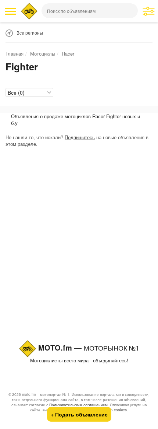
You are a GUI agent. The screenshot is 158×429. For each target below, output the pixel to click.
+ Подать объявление (79, 414)
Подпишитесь (80, 137)
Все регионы (30, 32)
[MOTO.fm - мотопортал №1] (29, 11)
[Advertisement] (79, 240)
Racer (68, 53)
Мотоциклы (42, 53)
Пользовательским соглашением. (79, 404)
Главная (15, 53)
